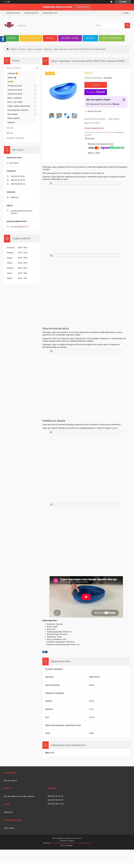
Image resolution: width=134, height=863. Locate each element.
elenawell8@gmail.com (20, 227)
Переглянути (82, 7)
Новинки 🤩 (12, 73)
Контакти (90, 38)
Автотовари (12, 114)
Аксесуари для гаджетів (17, 110)
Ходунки (11, 122)
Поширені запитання (15, 138)
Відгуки (10, 133)
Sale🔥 (10, 82)
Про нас (50, 38)
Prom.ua (79, 838)
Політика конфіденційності (81, 843)
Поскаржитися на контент (60, 843)
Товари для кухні (14, 90)
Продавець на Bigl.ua (67, 841)
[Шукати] (127, 25)
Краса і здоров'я (35, 49)
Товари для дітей (14, 94)
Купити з (92, 92)
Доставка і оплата (70, 38)
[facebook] (43, 652)
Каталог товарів (30, 38)
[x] (46, 652)
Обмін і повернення (111, 38)
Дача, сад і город (14, 102)
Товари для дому (14, 86)
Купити (97, 85)
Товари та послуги (18, 49)
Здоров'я (48, 49)
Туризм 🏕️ (11, 78)
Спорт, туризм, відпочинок (18, 106)
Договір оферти (10, 780)
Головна (11, 38)
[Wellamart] (9, 30)
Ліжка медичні (13, 118)
